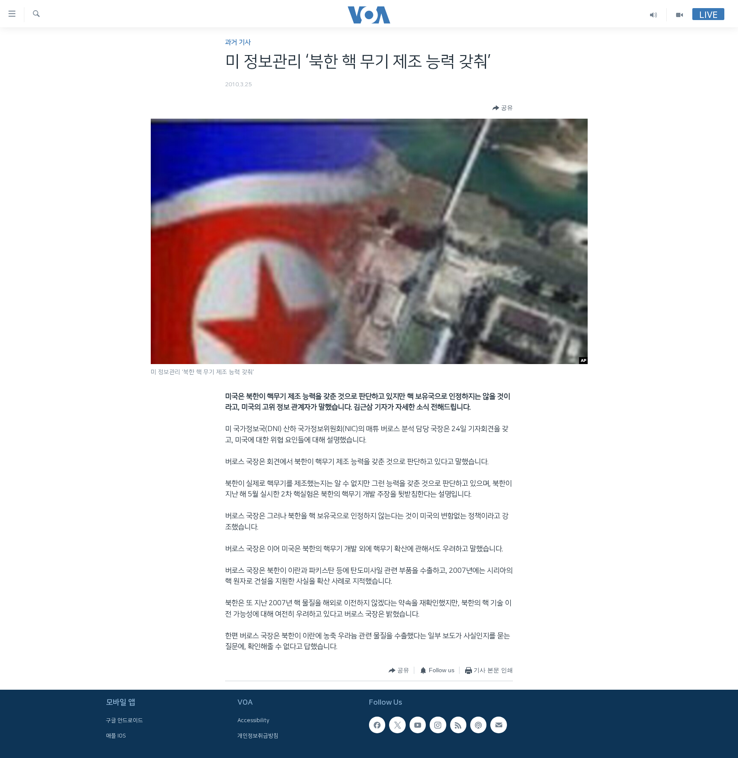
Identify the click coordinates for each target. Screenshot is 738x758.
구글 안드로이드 (124, 720)
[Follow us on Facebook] (377, 725)
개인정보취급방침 (257, 735)
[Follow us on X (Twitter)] (397, 725)
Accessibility (253, 720)
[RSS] (458, 725)
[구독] (498, 725)
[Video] (679, 14)
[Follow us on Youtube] (418, 725)
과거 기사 (238, 42)
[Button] (502, 108)
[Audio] (654, 14)
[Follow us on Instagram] (438, 725)
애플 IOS (116, 735)
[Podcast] (478, 725)
